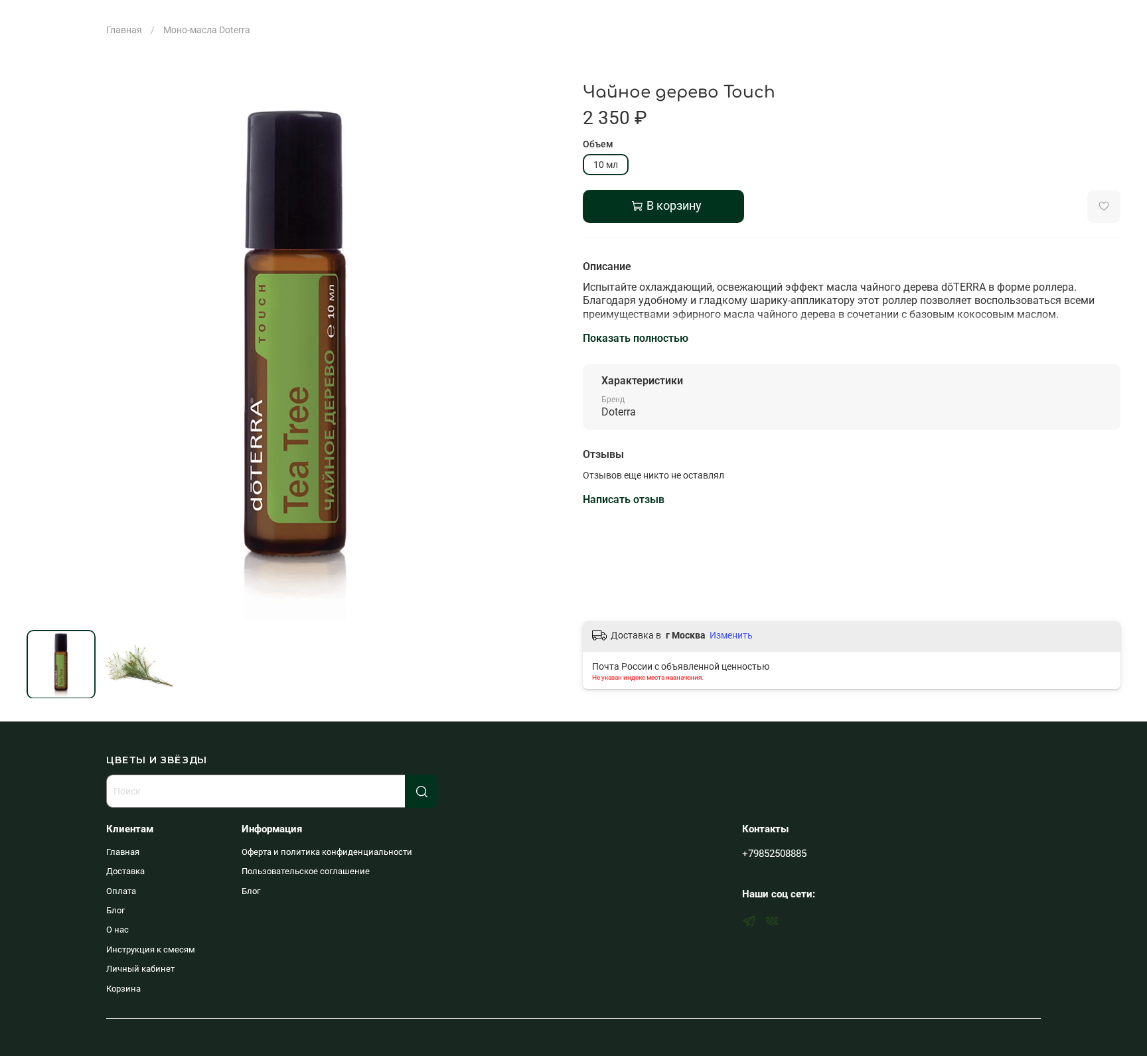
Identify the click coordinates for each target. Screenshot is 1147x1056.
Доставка (125, 871)
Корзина (123, 989)
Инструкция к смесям (150, 949)
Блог (115, 910)
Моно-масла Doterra (206, 30)
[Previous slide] (45, 352)
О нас (117, 930)
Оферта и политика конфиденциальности (327, 852)
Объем (598, 144)
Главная (124, 30)
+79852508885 (774, 854)
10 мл (605, 164)
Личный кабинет (140, 969)
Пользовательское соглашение (306, 871)
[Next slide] (546, 352)
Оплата (121, 891)
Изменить (731, 635)
